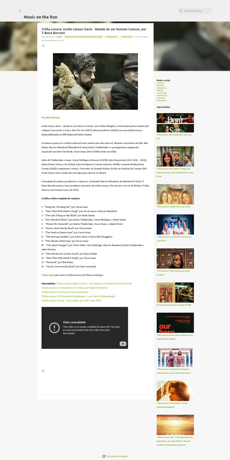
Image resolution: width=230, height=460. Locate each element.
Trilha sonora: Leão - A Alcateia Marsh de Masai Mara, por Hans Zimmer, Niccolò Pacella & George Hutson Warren (175, 441)
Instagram (162, 88)
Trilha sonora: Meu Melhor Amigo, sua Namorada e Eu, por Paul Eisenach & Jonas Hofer (175, 173)
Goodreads (162, 93)
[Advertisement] (72, 6)
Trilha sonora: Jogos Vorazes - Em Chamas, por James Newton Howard (94, 283)
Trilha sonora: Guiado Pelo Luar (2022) (173, 207)
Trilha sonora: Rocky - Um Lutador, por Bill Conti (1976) (71, 300)
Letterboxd (162, 95)
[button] (43, 46)
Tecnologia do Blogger (116, 456)
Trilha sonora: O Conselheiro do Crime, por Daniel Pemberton (75, 287)
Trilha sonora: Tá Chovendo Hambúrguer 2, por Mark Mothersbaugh (78, 296)
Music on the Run (40, 16)
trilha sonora (127, 37)
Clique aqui (48, 275)
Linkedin (161, 98)
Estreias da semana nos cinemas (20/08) (174, 305)
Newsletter (162, 100)
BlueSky (160, 85)
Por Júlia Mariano (51, 117)
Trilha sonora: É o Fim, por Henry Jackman (65, 292)
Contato (160, 83)
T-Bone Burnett (111, 37)
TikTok (160, 90)
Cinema (59, 37)
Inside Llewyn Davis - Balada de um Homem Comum (83, 37)
